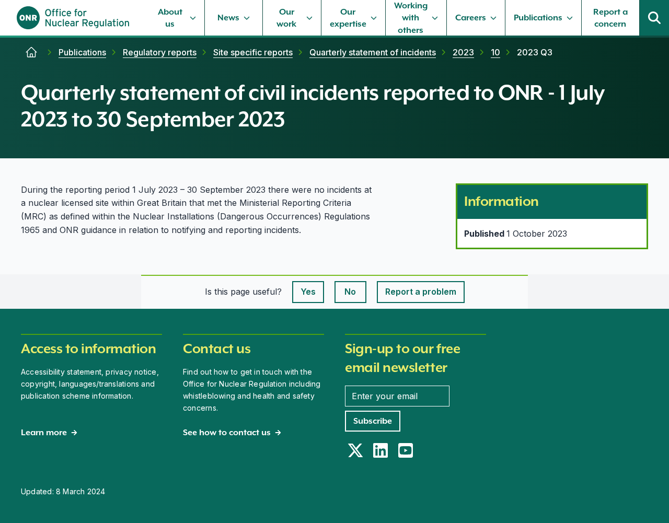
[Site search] (654, 18)
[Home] (31, 52)
